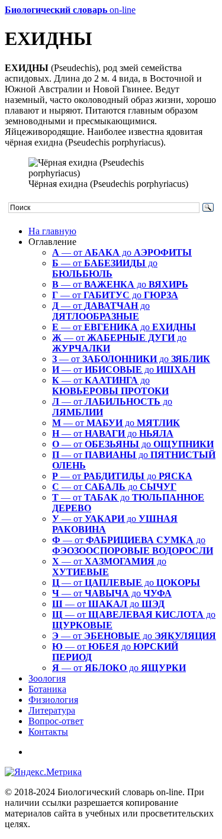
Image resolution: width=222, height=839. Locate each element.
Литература (51, 710)
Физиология (53, 700)
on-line (70, 10)
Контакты (48, 732)
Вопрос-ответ (55, 721)
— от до (122, 252)
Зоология (47, 678)
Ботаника (47, 689)
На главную (52, 231)
